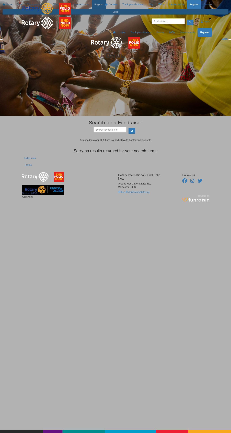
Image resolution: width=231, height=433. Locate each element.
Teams (28, 164)
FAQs (161, 4)
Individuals (30, 158)
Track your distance (132, 4)
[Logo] (46, 8)
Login (206, 21)
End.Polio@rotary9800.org (134, 192)
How (115, 4)
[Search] (190, 22)
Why (150, 4)
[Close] (229, 39)
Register (194, 4)
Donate (208, 4)
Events (160, 32)
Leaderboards (176, 4)
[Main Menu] (1, 39)
